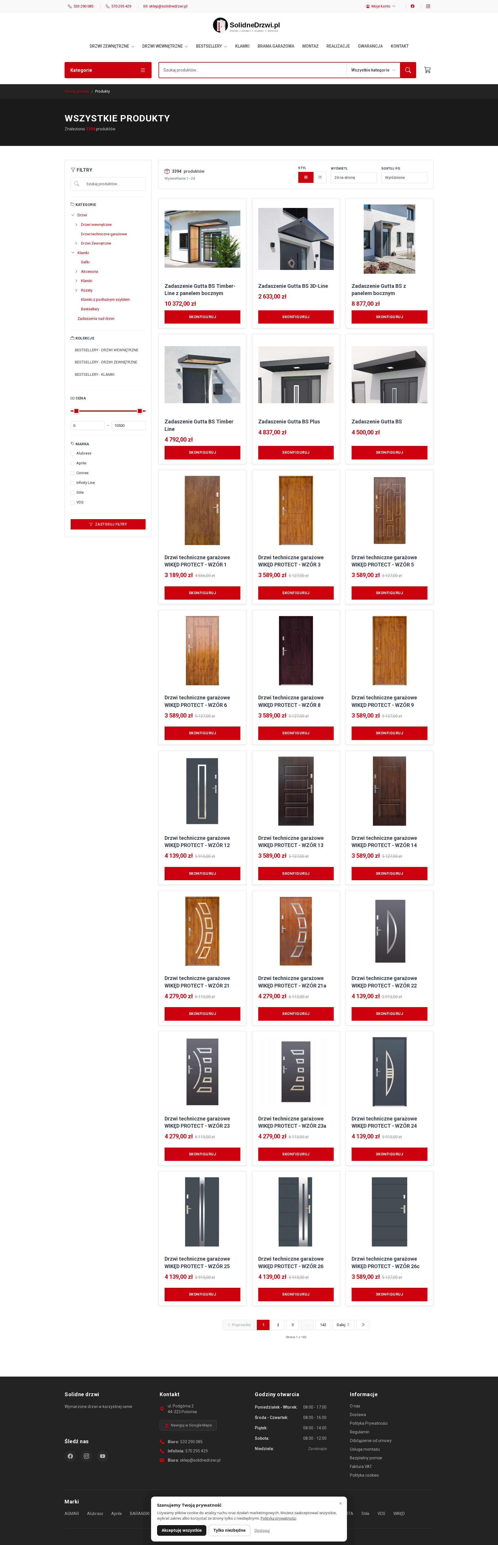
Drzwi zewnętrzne (110, 46)
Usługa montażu (365, 1449)
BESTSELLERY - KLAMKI (94, 374)
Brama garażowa (276, 46)
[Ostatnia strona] (362, 1325)
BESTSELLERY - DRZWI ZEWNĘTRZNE (106, 362)
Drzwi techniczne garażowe (104, 234)
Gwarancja (370, 46)
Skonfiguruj (202, 317)
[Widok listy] (320, 177)
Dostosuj (262, 1530)
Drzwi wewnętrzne (163, 46)
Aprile (81, 463)
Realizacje (338, 46)
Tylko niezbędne (230, 1530)
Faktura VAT (361, 1466)
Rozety (87, 290)
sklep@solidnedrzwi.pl (200, 1460)
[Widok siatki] (306, 177)
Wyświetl (339, 168)
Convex (82, 473)
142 (323, 1325)
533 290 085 (191, 1441)
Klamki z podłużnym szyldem (105, 299)
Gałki (85, 262)
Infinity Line (85, 482)
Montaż (310, 46)
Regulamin (359, 1432)
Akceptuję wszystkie (182, 1530)
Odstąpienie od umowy (371, 1440)
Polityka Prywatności (369, 1423)
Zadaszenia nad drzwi (96, 318)
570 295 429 (196, 1451)
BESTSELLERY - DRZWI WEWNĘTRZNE (106, 350)
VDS (80, 502)
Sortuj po (390, 168)
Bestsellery (209, 46)
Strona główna (77, 91)
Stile (80, 492)
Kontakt (400, 46)
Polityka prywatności (278, 1518)
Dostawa (358, 1414)
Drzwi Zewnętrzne (96, 243)
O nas (355, 1406)
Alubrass (83, 453)
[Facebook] (410, 6)
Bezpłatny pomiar (366, 1458)
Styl (302, 168)
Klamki (242, 46)
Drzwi (82, 215)
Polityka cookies (364, 1475)
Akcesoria (89, 271)
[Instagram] (425, 6)
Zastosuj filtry (110, 524)
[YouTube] (102, 1456)
